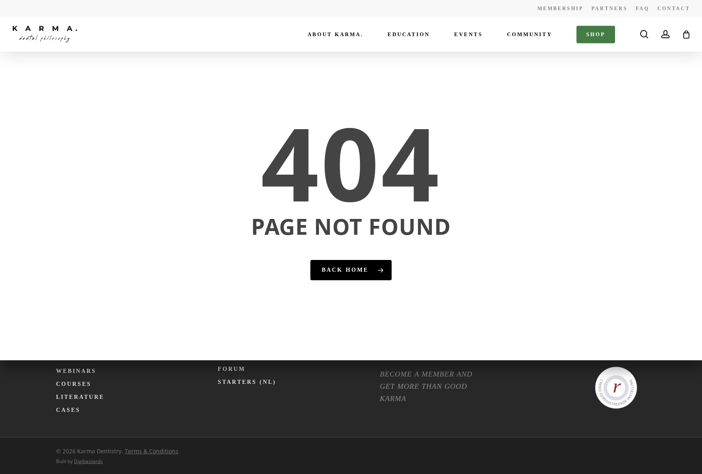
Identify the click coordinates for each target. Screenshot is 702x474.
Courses (73, 384)
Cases (68, 410)
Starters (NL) (247, 382)
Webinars (76, 371)
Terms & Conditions (151, 451)
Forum (231, 369)
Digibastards (88, 461)
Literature (80, 397)
